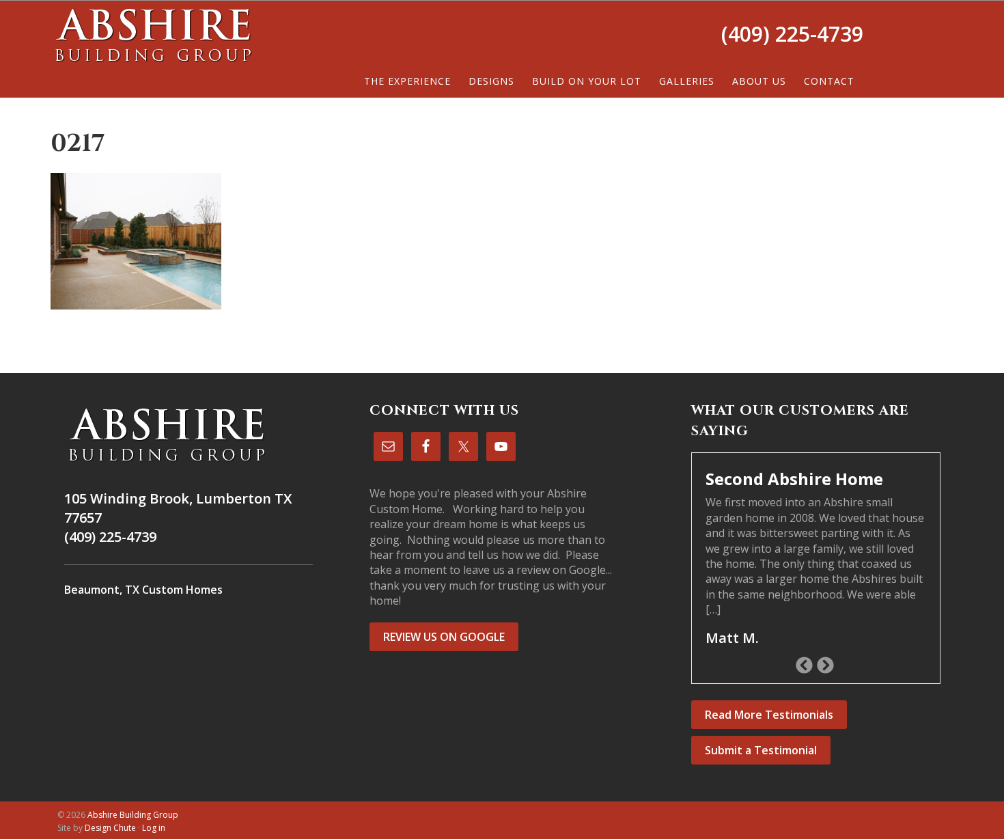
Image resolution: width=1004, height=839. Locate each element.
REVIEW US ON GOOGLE (444, 636)
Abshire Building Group (153, 35)
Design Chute (110, 828)
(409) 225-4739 (792, 34)
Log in (153, 828)
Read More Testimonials (769, 714)
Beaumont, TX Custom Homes (143, 589)
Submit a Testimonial (761, 750)
